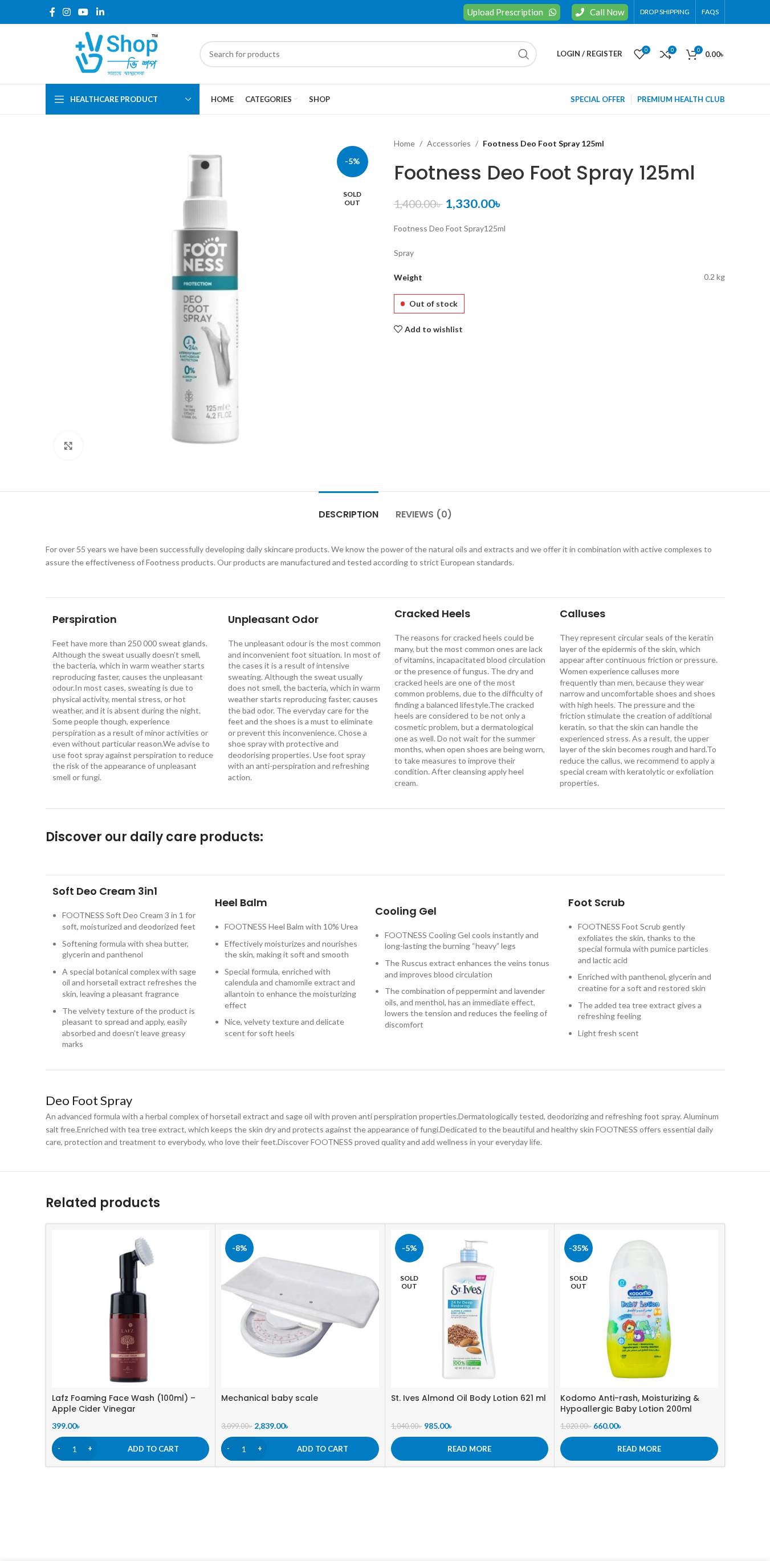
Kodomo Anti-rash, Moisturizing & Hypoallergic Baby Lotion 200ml (629, 1403)
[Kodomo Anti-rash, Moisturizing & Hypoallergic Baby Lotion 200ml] (639, 1309)
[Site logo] (117, 53)
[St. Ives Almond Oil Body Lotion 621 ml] (470, 1309)
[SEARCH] (524, 54)
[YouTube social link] (83, 12)
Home (404, 143)
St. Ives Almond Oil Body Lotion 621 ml (468, 1398)
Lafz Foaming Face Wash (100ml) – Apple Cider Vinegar (123, 1403)
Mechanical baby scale (269, 1398)
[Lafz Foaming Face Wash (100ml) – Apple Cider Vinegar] (131, 1309)
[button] (131, 1449)
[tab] (348, 508)
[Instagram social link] (67, 12)
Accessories (449, 143)
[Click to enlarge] (68, 445)
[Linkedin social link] (100, 12)
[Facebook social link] (52, 12)
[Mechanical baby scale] (300, 1309)
